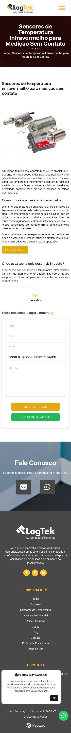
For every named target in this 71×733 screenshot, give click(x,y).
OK (54, 698)
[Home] (19, 8)
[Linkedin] (43, 572)
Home (6, 53)
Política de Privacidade (35, 643)
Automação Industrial (35, 615)
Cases (35, 626)
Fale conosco (14, 249)
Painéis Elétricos (35, 621)
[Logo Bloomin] (35, 725)
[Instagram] (35, 572)
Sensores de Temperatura (35, 610)
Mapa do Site (35, 648)
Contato (35, 637)
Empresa (36, 604)
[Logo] (35, 532)
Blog (35, 632)
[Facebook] (26, 572)
